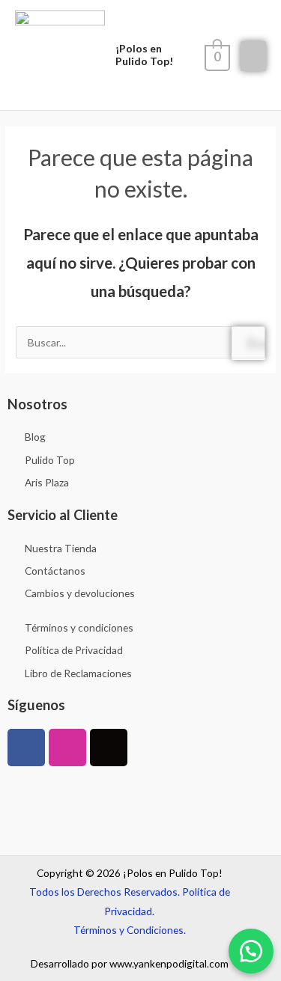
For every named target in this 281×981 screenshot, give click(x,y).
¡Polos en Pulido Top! (144, 54)
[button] (251, 951)
